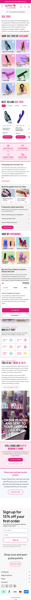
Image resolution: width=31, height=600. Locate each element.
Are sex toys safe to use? (8, 218)
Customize (14, 315)
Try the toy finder (15, 459)
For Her (9, 105)
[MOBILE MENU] (2, 6)
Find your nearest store (10, 387)
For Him (17, 105)
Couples (24, 105)
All (4, 105)
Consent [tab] (5, 287)
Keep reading (24, 31)
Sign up (15, 540)
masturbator (5, 175)
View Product (7, 136)
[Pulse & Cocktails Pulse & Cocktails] (10, 6)
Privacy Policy (17, 546)
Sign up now (15, 492)
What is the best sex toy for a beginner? (12, 214)
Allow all (15, 310)
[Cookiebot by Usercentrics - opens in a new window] (22, 283)
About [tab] (25, 287)
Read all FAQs (7, 227)
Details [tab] (15, 287)
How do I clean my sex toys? (9, 222)
